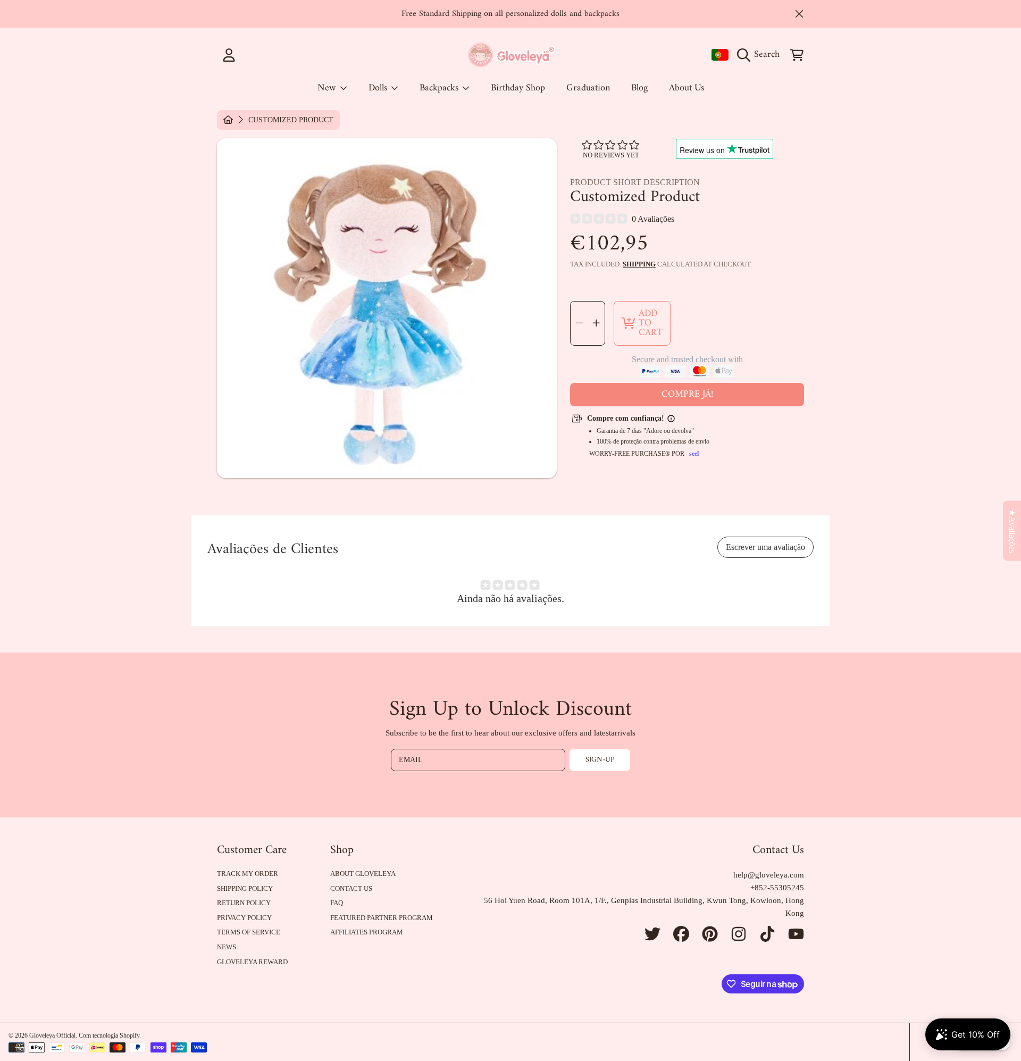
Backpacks (440, 88)
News (226, 947)
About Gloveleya (363, 874)
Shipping (639, 264)
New (328, 88)
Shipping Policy (245, 888)
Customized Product (290, 120)
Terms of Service (248, 932)
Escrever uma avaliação (765, 547)
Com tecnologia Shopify (109, 1035)
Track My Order (247, 874)
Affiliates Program (366, 932)
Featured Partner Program (381, 918)
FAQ (336, 903)
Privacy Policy (244, 918)
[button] (761, 54)
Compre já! (687, 394)
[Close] (799, 14)
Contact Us (351, 888)
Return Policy (244, 903)
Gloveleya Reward (252, 962)
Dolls (379, 88)
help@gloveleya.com (768, 875)
